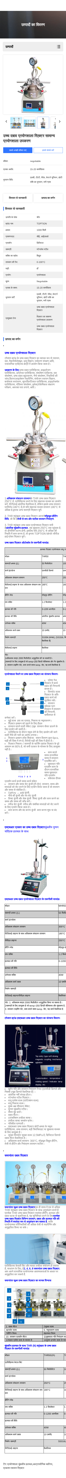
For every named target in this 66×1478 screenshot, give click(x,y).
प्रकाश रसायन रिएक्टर (13, 1468)
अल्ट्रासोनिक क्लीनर (42, 1464)
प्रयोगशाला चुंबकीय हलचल (19, 1464)
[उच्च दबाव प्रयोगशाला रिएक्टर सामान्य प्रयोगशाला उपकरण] (33, 84)
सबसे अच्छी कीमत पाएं (17, 150)
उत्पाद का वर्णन (48, 198)
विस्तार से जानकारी (18, 198)
